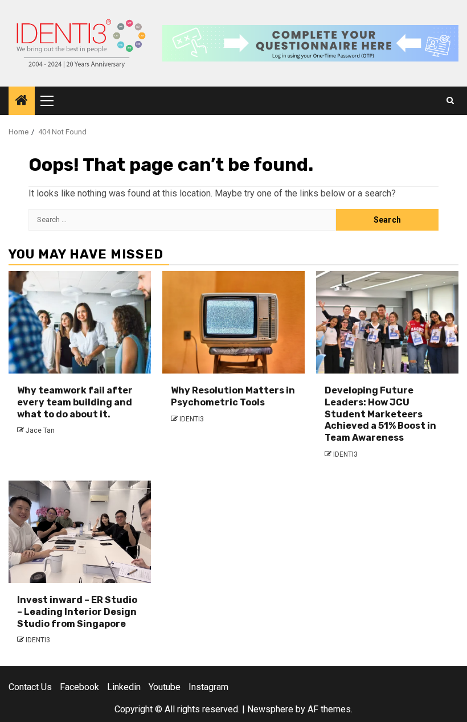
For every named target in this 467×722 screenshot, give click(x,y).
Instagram (208, 687)
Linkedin (124, 687)
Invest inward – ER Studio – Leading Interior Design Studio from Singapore (77, 611)
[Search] (450, 101)
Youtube (165, 687)
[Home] (21, 101)
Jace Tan (40, 430)
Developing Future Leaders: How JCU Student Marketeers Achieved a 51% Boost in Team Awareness (380, 414)
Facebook (79, 687)
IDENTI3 (191, 419)
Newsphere (270, 709)
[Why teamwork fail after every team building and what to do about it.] (80, 322)
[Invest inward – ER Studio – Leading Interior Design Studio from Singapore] (80, 532)
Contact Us (30, 687)
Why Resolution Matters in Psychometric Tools (233, 396)
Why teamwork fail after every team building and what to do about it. (75, 402)
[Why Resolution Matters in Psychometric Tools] (233, 322)
